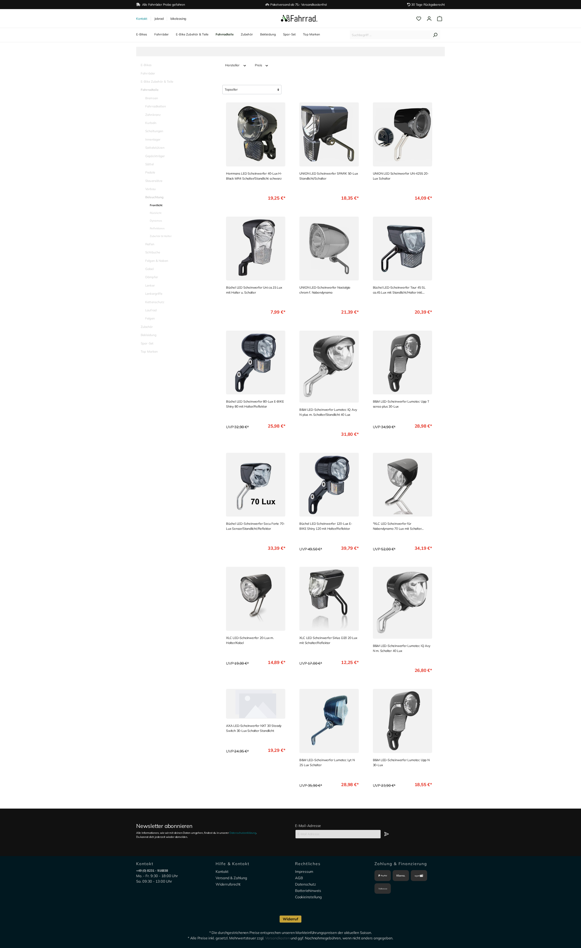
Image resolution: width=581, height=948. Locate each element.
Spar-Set (147, 343)
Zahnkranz (153, 114)
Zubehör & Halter (161, 236)
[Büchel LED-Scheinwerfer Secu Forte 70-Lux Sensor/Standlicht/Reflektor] (255, 485)
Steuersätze (153, 181)
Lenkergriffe (153, 293)
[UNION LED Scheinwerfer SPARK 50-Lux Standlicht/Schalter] (329, 134)
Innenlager (152, 139)
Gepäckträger (155, 156)
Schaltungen (154, 131)
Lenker (150, 285)
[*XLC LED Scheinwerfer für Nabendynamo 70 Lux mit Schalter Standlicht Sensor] (402, 485)
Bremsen (151, 98)
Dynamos (156, 220)
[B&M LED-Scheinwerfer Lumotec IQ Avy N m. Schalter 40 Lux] (402, 603)
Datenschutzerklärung (242, 832)
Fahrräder (148, 73)
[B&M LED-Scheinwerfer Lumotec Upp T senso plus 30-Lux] (402, 362)
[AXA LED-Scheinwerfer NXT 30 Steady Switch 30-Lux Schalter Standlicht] (255, 704)
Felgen (150, 318)
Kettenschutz (155, 302)
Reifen (149, 244)
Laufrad (151, 310)
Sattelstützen (155, 147)
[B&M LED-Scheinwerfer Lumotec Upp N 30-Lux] (402, 721)
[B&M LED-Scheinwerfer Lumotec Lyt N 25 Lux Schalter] (329, 721)
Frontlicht (156, 205)
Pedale (150, 172)
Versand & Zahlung (231, 878)
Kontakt (141, 19)
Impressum (304, 871)
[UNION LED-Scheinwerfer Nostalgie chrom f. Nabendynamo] (329, 248)
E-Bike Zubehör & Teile (157, 81)
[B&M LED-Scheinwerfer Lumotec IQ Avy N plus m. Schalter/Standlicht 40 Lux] (329, 367)
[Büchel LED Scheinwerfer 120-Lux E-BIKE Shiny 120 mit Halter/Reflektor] (329, 485)
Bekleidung (148, 335)
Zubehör (147, 327)
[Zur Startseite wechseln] (299, 18)
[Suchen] (435, 35)
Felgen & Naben (156, 260)
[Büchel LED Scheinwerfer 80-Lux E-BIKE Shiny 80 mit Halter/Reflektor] (255, 362)
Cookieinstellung (308, 897)
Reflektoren (157, 228)
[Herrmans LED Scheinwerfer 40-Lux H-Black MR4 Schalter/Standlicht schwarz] (255, 134)
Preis (259, 65)
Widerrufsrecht (228, 884)
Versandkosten (277, 938)
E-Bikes (146, 65)
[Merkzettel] (419, 18)
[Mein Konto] (429, 18)
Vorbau (150, 189)
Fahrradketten (155, 106)
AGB (299, 878)
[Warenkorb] (439, 18)
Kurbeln (150, 123)
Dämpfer (151, 277)
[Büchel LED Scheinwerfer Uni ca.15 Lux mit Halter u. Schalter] (255, 248)
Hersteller (232, 65)
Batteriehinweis (308, 890)
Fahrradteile (150, 90)
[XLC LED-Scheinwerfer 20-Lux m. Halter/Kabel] (255, 599)
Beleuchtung (154, 197)
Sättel (149, 164)
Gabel (149, 269)
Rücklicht (155, 213)
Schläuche (152, 252)
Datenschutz (305, 884)
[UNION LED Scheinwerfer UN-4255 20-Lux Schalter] (402, 134)
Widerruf (290, 919)
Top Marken (149, 351)
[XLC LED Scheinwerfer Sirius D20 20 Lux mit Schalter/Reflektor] (329, 599)
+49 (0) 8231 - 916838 (152, 871)
